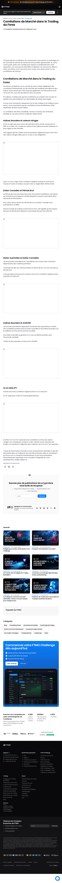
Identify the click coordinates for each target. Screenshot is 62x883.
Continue (50, 12)
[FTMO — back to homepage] (5, 7)
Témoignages (26, 791)
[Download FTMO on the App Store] (46, 855)
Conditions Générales (8, 865)
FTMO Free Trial (44, 760)
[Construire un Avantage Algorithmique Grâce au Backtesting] (45, 565)
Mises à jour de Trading (10, 793)
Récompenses (26, 787)
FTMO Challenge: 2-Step (47, 770)
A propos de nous (27, 783)
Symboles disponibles (9, 791)
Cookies (30, 862)
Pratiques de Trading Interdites (9, 779)
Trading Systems (26, 633)
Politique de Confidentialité (23, 865)
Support (26, 758)
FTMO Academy (7, 797)
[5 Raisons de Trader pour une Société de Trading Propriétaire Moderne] (45, 590)
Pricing (42, 758)
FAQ (25, 755)
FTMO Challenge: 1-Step (47, 768)
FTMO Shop (25, 796)
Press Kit (24, 781)
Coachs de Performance (10, 785)
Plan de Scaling (44, 762)
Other (46, 633)
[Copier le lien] (5, 467)
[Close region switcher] (57, 12)
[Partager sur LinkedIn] (9, 467)
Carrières (24, 793)
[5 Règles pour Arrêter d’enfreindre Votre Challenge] (16, 541)
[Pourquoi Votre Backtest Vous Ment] (45, 541)
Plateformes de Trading (10, 795)
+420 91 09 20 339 (10, 761)
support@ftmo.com (11, 759)
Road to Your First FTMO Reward (13, 629)
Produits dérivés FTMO (30, 766)
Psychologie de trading (47, 625)
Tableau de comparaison (48, 772)
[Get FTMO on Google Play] (55, 855)
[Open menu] (59, 7)
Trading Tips (28, 18)
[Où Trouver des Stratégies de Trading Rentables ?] (16, 565)
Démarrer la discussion (12, 757)
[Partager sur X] (13, 467)
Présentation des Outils (10, 782)
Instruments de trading (30, 625)
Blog (5, 625)
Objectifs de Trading (46, 766)
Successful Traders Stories (34, 629)
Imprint (35, 862)
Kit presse (27, 764)
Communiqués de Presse (29, 779)
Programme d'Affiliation (31, 762)
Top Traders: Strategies (11, 633)
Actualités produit (15, 625)
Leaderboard (7, 787)
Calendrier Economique (10, 789)
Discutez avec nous (11, 755)
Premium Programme (46, 764)
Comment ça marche (30, 760)
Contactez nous (26, 785)
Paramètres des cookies (20, 862)
